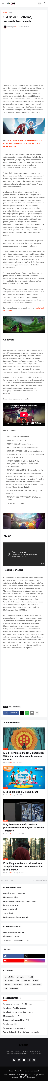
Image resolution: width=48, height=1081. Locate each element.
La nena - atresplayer (10, 905)
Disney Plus (26, 981)
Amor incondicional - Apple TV (13, 932)
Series (27, 985)
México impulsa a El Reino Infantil (21, 792)
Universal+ (15, 1077)
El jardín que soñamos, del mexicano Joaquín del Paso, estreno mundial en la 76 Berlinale (23, 866)
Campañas (16, 706)
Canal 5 (30, 977)
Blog (10, 13)
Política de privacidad (31, 1071)
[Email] (32, 713)
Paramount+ (31, 1077)
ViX (6, 988)
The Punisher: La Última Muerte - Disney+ (17, 940)
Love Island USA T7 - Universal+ (14, 893)
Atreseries (20, 977)
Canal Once (9, 981)
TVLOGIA (11, 1075)
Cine (17, 981)
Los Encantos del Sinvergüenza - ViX (15, 917)
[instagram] (34, 960)
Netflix (35, 981)
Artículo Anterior (8, 880)
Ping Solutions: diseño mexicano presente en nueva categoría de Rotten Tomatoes (23, 827)
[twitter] (34, 956)
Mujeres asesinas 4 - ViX (11, 1016)
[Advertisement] (24, 56)
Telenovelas (36, 985)
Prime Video (18, 985)
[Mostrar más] (37, 713)
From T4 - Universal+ (10, 909)
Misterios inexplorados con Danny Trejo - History (20, 901)
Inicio (5, 13)
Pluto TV (23, 1077)
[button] (3, 3)
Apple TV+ (27, 1075)
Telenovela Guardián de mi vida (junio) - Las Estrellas (21, 1032)
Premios (7, 985)
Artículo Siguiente (39, 880)
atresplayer (14, 988)
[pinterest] (34, 1060)
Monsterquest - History (11, 897)
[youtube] (13, 960)
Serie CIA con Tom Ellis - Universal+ (15, 1008)
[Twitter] (22, 713)
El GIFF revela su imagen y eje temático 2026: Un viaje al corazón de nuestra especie (24, 756)
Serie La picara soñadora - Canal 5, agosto (17, 1004)
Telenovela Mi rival (9, 913)
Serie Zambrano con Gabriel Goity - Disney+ (18, 1012)
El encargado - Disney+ (11, 936)
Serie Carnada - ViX (10, 1024)
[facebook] (13, 956)
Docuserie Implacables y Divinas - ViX (16, 1020)
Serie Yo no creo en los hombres (14, 1028)
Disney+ (35, 1075)
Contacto (18, 1071)
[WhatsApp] (27, 713)
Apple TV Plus (9, 977)
